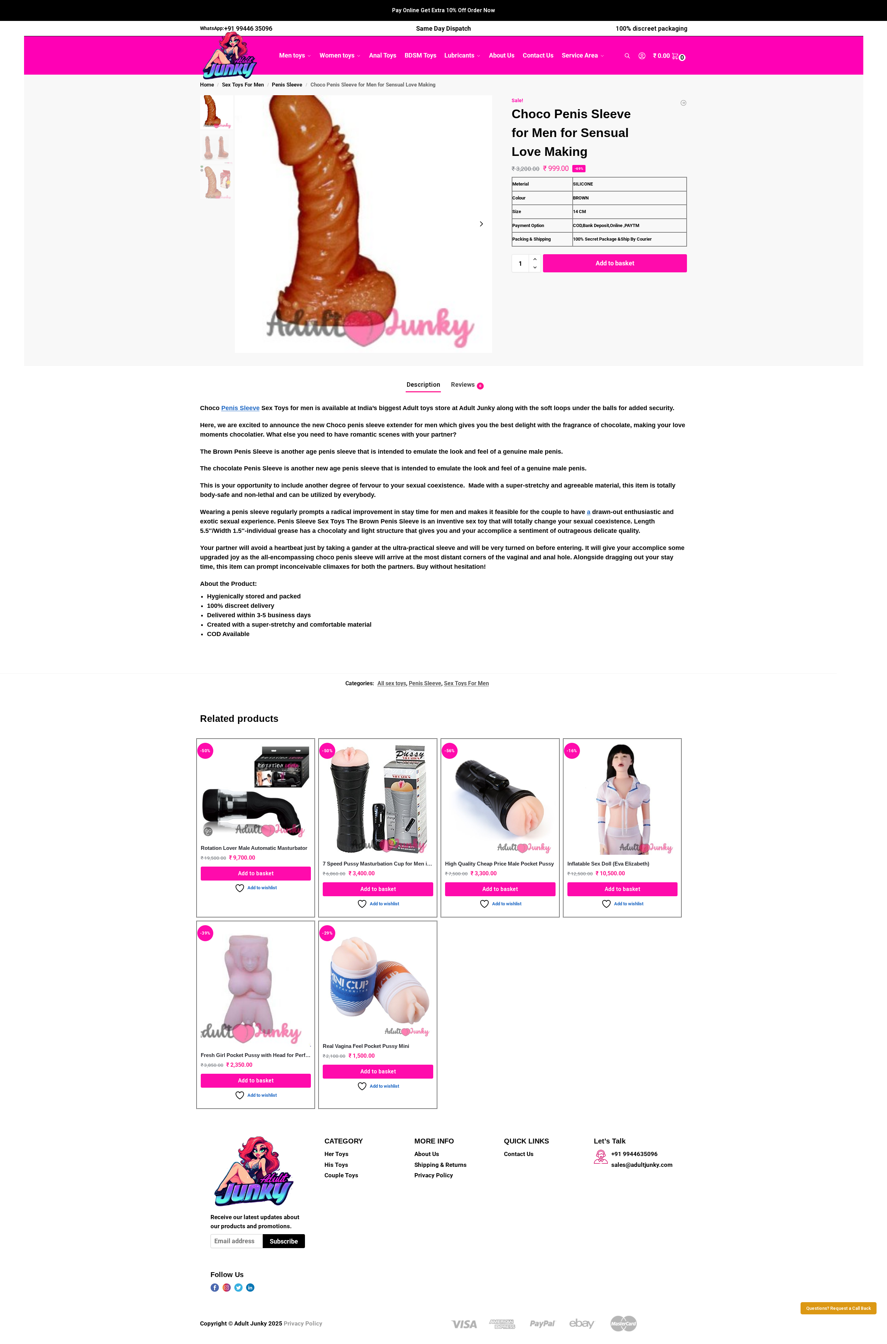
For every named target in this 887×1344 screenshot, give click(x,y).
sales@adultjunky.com (642, 1164)
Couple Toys (341, 1175)
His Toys (336, 1164)
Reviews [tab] (466, 384)
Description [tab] (423, 384)
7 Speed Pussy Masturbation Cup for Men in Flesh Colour (378, 864)
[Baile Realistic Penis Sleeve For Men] (683, 102)
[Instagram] (226, 1287)
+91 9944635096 (634, 1153)
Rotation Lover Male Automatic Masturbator (254, 848)
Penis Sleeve (287, 85)
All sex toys (391, 683)
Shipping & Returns (440, 1164)
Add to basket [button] (256, 873)
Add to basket (615, 263)
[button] (670, 55)
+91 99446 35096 (248, 28)
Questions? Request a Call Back (838, 1308)
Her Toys (336, 1153)
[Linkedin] (250, 1287)
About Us (426, 1153)
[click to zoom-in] (363, 224)
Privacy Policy (433, 1175)
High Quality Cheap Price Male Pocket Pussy (499, 864)
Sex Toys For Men (243, 85)
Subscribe (284, 1241)
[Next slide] (481, 224)
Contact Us (519, 1153)
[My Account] (642, 55)
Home (207, 85)
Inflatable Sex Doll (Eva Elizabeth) (608, 864)
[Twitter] (238, 1287)
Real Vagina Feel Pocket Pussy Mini (366, 1046)
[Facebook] (215, 1287)
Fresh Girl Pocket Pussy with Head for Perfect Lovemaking (256, 1055)
